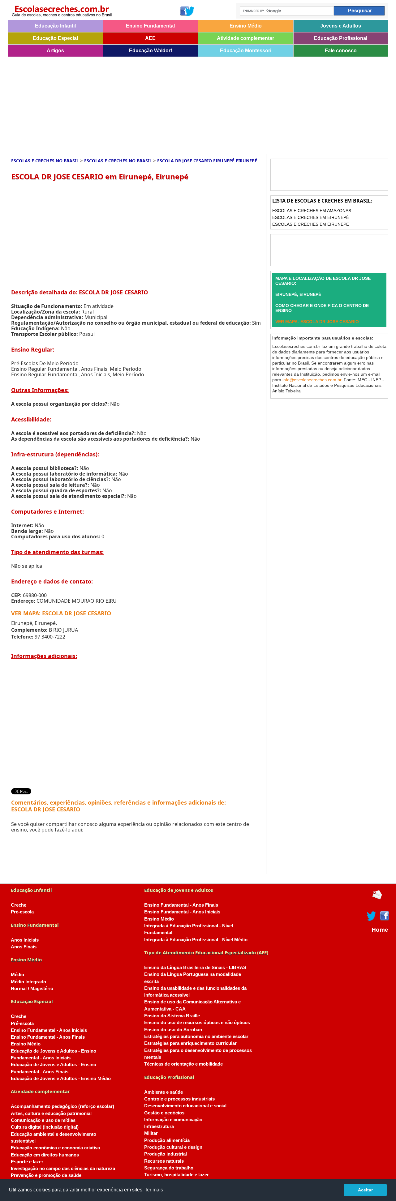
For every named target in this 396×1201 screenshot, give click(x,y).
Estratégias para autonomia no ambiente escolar (196, 1036)
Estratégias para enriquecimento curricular (190, 1043)
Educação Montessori (245, 50)
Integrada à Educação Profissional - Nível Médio (196, 939)
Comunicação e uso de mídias (43, 1120)
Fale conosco (341, 50)
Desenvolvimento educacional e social (185, 1105)
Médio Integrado (28, 981)
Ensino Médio (246, 25)
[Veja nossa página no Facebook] (184, 11)
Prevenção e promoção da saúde (46, 1175)
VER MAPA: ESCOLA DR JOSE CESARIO (61, 613)
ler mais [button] (154, 1189)
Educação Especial (55, 38)
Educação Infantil (55, 25)
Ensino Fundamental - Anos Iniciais (49, 1030)
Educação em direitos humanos (45, 1154)
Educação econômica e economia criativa (55, 1147)
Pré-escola (22, 911)
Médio (17, 974)
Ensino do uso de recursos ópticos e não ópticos (197, 1022)
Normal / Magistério (32, 988)
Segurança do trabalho (168, 1167)
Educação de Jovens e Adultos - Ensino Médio (61, 1078)
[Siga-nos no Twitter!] (190, 11)
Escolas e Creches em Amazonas (311, 210)
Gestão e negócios (164, 1112)
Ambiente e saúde (163, 1092)
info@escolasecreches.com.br (311, 379)
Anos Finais (24, 946)
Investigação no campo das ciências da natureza (63, 1168)
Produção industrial (165, 1154)
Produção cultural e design (173, 1147)
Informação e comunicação (173, 1119)
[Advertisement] (193, 103)
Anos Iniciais (25, 940)
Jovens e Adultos (340, 25)
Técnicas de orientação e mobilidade (183, 1064)
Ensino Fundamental (150, 25)
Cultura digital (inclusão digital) (45, 1127)
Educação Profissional (340, 38)
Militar (151, 1133)
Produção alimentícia (167, 1140)
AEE (150, 38)
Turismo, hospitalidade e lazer (176, 1174)
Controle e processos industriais (179, 1098)
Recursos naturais (164, 1161)
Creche (18, 905)
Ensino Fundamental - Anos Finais (48, 1037)
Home (380, 930)
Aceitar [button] (365, 1189)
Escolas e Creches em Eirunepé (310, 217)
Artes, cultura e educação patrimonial (51, 1113)
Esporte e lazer (27, 1161)
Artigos (55, 50)
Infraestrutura (159, 1126)
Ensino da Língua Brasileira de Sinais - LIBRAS (195, 967)
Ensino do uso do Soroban (173, 1029)
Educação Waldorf (150, 50)
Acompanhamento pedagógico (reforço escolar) (62, 1106)
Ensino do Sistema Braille (172, 1015)
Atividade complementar (245, 38)
